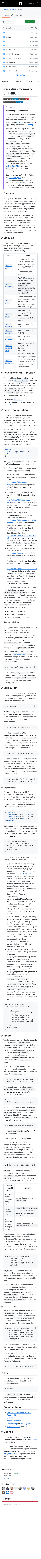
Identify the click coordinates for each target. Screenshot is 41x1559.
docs (8, 45)
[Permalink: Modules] (2, 237)
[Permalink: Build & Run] (2, 687)
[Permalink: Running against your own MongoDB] (2, 1138)
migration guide (15, 177)
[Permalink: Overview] (2, 193)
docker (8, 41)
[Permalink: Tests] (2, 1373)
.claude (8, 33)
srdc (6, 10)
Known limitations (14, 1421)
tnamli (8, 28)
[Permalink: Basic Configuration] (2, 410)
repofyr (13, 10)
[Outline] (38, 81)
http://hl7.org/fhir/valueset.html (19, 553)
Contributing (12, 1424)
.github (8, 37)
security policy (26, 1424)
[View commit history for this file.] (36, 27)
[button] (35, 449)
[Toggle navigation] (3, 3)
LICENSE (33, 1440)
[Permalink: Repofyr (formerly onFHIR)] (2, 91)
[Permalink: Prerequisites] (2, 622)
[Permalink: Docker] (2, 1035)
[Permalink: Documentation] (2, 1407)
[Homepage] (20, 3)
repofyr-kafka (11, 67)
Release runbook (13, 1426)
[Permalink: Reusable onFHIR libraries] (2, 372)
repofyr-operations (12, 71)
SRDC (9, 405)
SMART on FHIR (25, 874)
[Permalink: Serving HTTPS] (2, 1306)
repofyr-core (10, 50)
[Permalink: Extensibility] (2, 787)
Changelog (11, 1418)
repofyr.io (18, 399)
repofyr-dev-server (12, 54)
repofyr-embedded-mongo (15, 58)
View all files (20, 75)
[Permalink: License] (2, 1431)
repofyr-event (11, 62)
